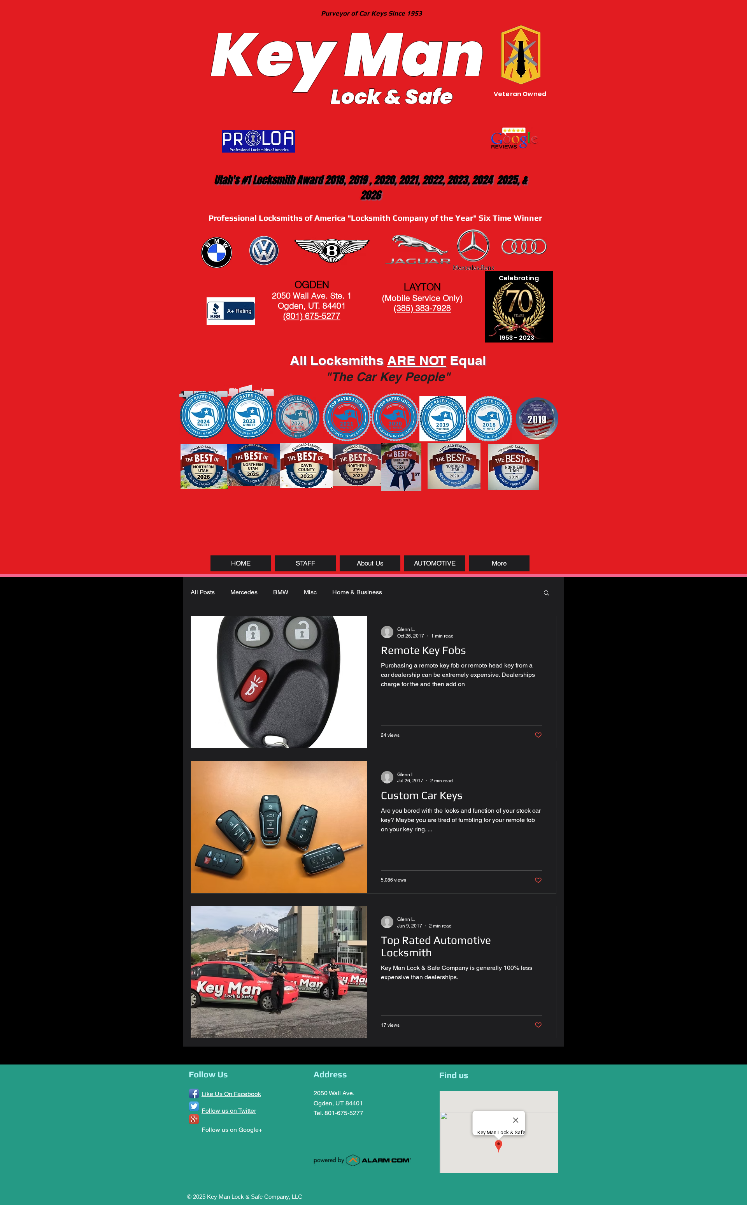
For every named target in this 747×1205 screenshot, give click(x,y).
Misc (310, 592)
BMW (280, 592)
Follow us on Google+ (232, 1129)
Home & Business (357, 592)
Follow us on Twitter (229, 1110)
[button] (546, 593)
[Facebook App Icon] (194, 1093)
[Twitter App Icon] (194, 1106)
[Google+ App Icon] (194, 1119)
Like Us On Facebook (231, 1094)
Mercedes (244, 592)
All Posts (203, 592)
